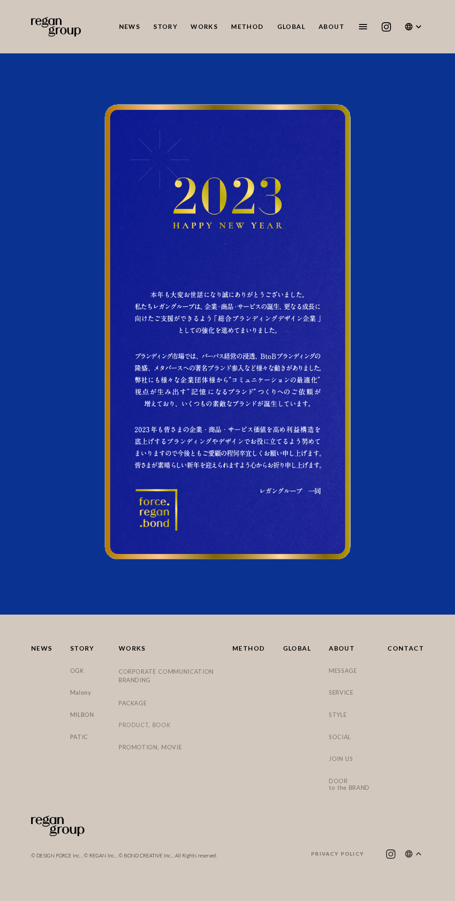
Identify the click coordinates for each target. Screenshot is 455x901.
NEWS (41, 648)
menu (363, 26)
